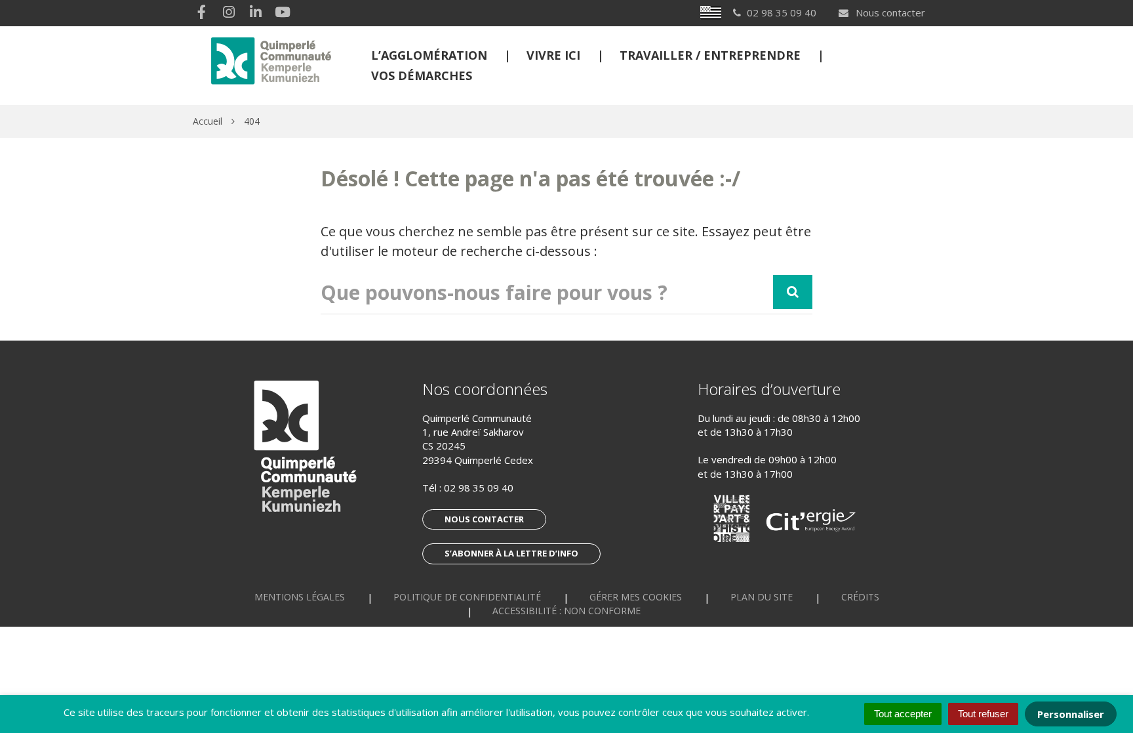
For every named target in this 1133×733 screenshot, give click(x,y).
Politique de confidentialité (467, 597)
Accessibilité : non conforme (566, 610)
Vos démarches (421, 75)
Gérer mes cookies (635, 597)
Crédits (860, 597)
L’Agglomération (429, 55)
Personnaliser (1070, 714)
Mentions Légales (299, 597)
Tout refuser (983, 713)
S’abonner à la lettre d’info (511, 553)
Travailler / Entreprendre (710, 55)
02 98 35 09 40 (478, 487)
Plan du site (761, 597)
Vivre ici (553, 55)
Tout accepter (903, 713)
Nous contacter (889, 12)
